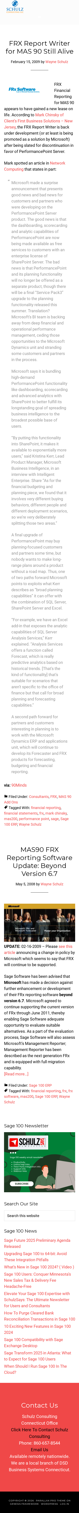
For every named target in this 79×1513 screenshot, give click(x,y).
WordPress (49, 1503)
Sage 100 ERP (40, 1085)
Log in (64, 1503)
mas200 (10, 819)
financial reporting (46, 807)
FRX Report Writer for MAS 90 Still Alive (39, 47)
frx (41, 813)
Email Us (39, 1449)
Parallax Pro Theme (51, 1500)
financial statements (21, 813)
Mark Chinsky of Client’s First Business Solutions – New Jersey (38, 121)
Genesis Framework (24, 1503)
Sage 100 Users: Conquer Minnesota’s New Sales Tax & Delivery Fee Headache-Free (37, 1280)
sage (55, 819)
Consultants (39, 796)
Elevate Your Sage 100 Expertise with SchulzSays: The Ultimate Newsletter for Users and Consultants (37, 1299)
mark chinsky (56, 813)
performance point (34, 819)
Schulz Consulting (39, 6)
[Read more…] (16, 1074)
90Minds (19, 785)
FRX (53, 796)
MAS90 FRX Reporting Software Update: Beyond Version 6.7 (39, 861)
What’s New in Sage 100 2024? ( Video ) (39, 1267)
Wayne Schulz (30, 824)
